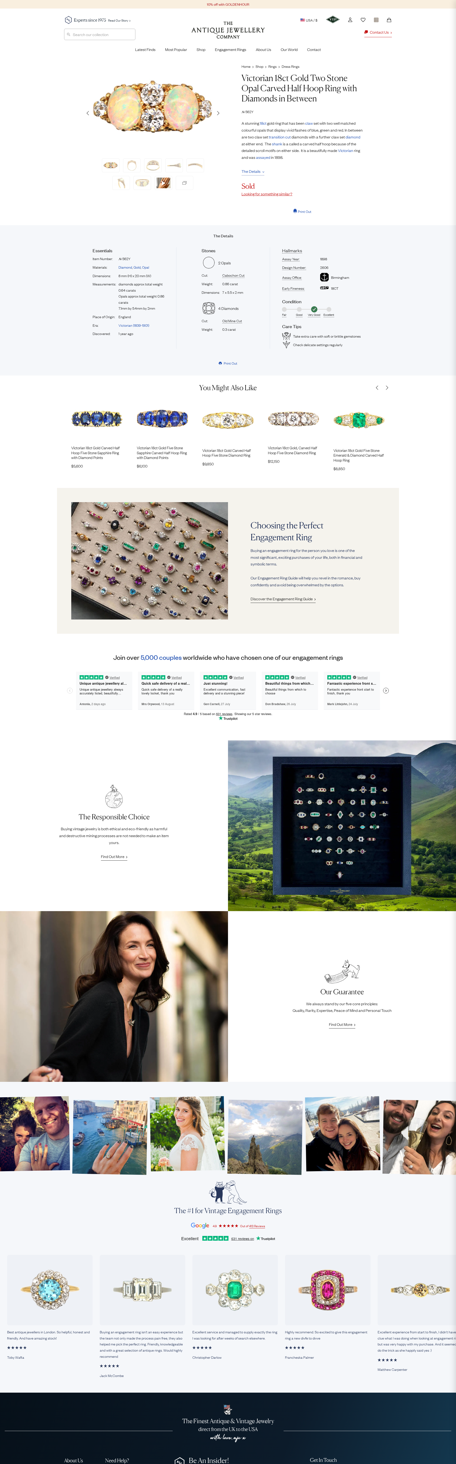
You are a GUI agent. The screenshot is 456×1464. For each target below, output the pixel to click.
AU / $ (279, 42)
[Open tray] (376, 19)
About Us (263, 49)
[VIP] (333, 19)
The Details (251, 171)
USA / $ (312, 20)
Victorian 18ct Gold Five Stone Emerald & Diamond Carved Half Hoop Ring (358, 455)
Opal (145, 267)
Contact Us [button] (379, 32)
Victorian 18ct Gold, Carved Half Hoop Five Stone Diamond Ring (292, 450)
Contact (314, 49)
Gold (137, 267)
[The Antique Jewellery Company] (228, 34)
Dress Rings (290, 66)
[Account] (350, 20)
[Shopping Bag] (389, 20)
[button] (218, 113)
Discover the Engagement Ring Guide (282, 598)
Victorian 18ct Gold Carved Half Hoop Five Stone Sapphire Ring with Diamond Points (95, 452)
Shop (201, 49)
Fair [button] (284, 314)
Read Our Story (118, 20)
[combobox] (99, 34)
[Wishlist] (363, 20)
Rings (272, 66)
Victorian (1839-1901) (134, 325)
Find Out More (112, 856)
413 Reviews (257, 1225)
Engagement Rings (230, 49)
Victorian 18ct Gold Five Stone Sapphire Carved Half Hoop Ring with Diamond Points (162, 452)
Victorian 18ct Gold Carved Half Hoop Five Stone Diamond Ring (226, 453)
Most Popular (176, 49)
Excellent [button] (328, 314)
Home (246, 66)
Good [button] (299, 314)
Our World (289, 49)
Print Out (304, 211)
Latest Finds (145, 49)
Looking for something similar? (267, 193)
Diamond (125, 267)
